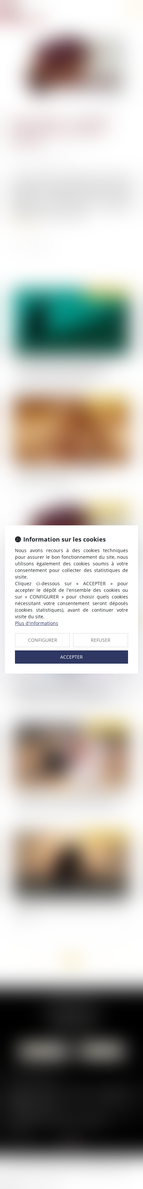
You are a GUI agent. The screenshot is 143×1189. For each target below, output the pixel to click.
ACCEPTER (71, 657)
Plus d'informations (36, 623)
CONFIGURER (42, 640)
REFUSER (100, 640)
